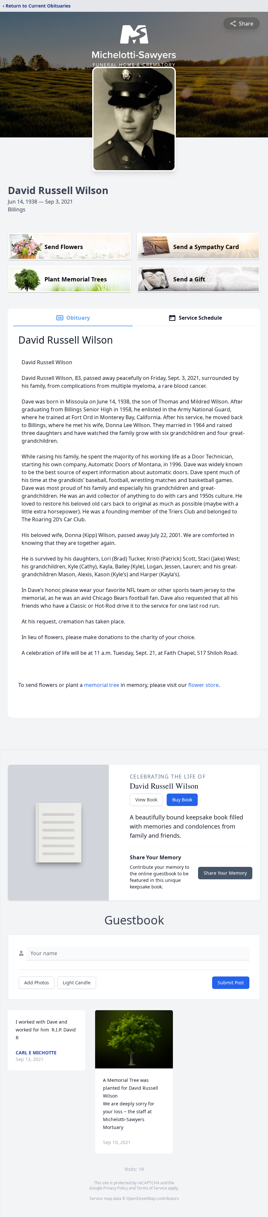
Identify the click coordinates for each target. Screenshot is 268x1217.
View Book (146, 799)
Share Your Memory (225, 873)
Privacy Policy (115, 1188)
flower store (203, 685)
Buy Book (182, 799)
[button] (134, 1039)
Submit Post (231, 982)
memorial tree (101, 685)
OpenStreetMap (141, 1198)
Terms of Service (152, 1188)
